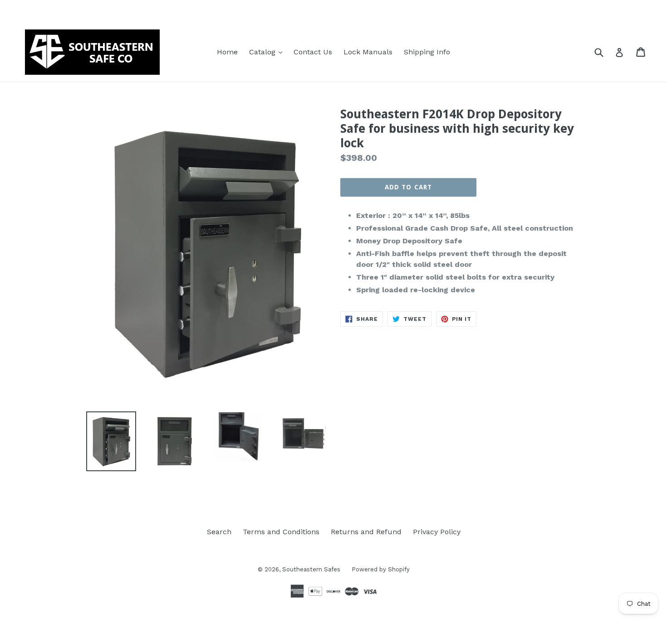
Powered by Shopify (381, 569)
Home (227, 52)
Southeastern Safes (311, 569)
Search (219, 531)
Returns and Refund (366, 531)
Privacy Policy (437, 531)
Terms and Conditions (281, 531)
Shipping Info (427, 52)
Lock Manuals (367, 52)
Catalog (268, 51)
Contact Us (313, 52)
